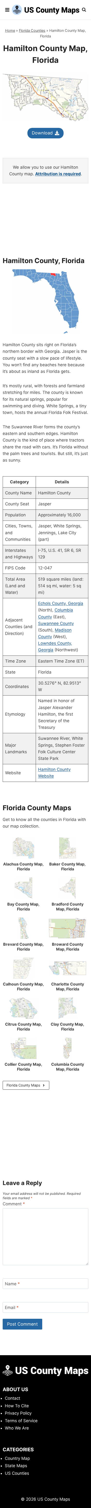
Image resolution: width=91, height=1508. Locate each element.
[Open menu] (7, 9)
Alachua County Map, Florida (23, 866)
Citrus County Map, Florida (23, 1026)
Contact (12, 1398)
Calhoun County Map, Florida (23, 986)
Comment (14, 1203)
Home (10, 30)
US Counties (17, 1473)
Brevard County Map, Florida (23, 947)
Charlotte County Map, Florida (67, 986)
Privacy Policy (18, 1413)
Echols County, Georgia (60, 603)
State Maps (16, 1465)
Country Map (17, 1458)
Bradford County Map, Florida (67, 906)
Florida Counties (32, 30)
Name (12, 1283)
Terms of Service (21, 1420)
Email (12, 1307)
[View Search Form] (84, 9)
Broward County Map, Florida (67, 947)
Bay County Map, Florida (23, 906)
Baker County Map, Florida (67, 866)
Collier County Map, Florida (23, 1067)
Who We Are (17, 1428)
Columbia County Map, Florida (67, 1067)
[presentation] (23, 848)
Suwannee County (56, 623)
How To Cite (17, 1405)
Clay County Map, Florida (67, 1026)
